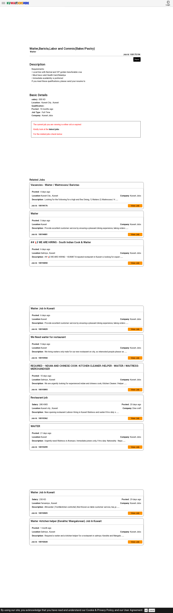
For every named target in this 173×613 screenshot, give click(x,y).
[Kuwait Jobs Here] (17, 4)
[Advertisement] (87, 27)
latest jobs (54, 129)
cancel (151, 610)
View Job (135, 206)
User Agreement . (134, 610)
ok (146, 610)
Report (136, 59)
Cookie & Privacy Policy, (100, 610)
